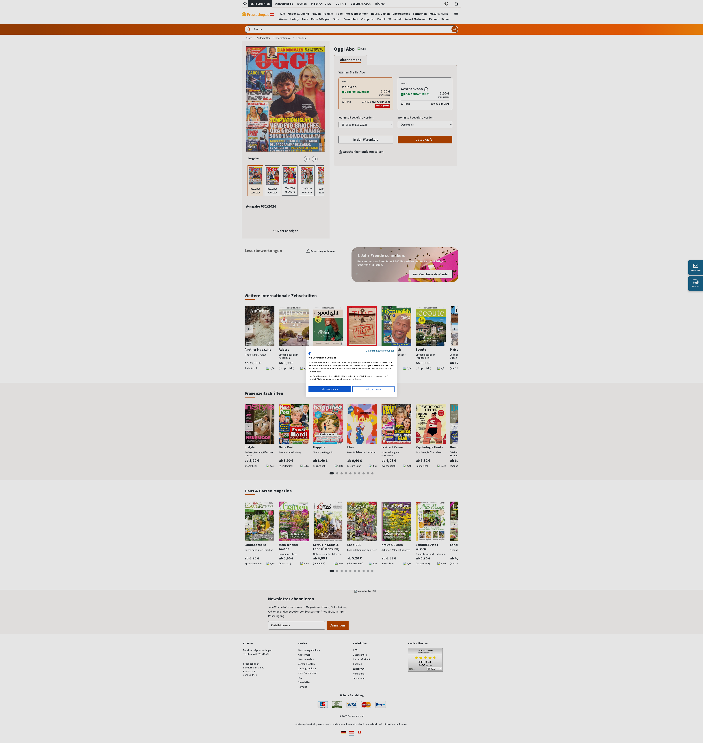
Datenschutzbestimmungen (380, 350)
